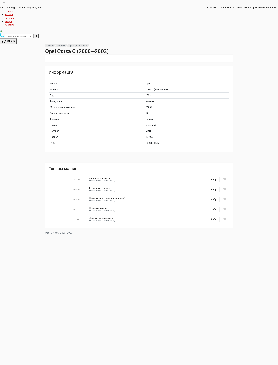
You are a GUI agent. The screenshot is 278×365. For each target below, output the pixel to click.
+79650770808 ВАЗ (266, 7)
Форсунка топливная (99, 178)
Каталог (9, 14)
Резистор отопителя (99, 188)
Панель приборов (98, 208)
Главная (9, 11)
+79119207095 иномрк (219, 7)
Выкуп (8, 21)
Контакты (10, 25)
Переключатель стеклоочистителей (107, 198)
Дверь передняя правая (101, 218)
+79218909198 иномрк (243, 7)
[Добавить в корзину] (224, 179)
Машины (61, 45)
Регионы (9, 18)
